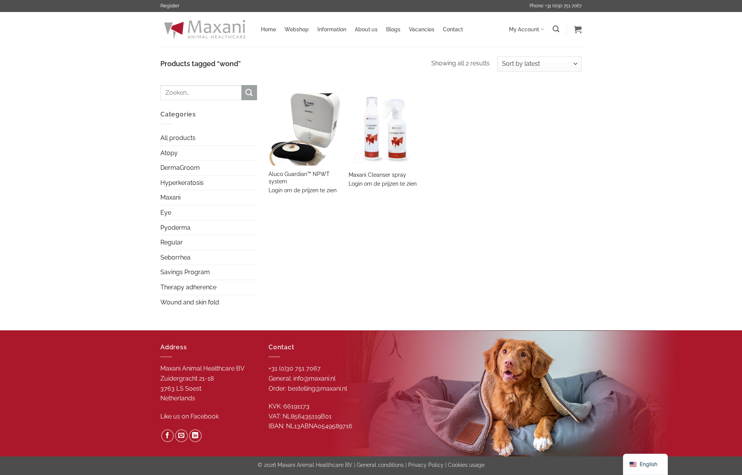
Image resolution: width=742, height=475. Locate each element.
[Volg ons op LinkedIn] (195, 435)
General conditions (380, 464)
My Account (524, 29)
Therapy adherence (188, 287)
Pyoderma (175, 227)
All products (178, 138)
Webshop (296, 29)
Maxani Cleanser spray (377, 174)
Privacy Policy (426, 464)
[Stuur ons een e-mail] (181, 435)
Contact (453, 29)
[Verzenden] (249, 92)
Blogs (393, 29)
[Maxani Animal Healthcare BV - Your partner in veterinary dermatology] (204, 29)
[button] (578, 29)
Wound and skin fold (189, 302)
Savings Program (185, 272)
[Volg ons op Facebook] (167, 435)
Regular (171, 242)
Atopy (169, 153)
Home (268, 29)
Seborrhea (175, 257)
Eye (165, 212)
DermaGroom (180, 167)
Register (170, 6)
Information (331, 29)
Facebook (205, 416)
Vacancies (421, 29)
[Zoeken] (556, 29)
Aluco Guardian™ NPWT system (299, 178)
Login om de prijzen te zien (303, 190)
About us (366, 29)
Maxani (170, 197)
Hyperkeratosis (182, 182)
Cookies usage (466, 464)
